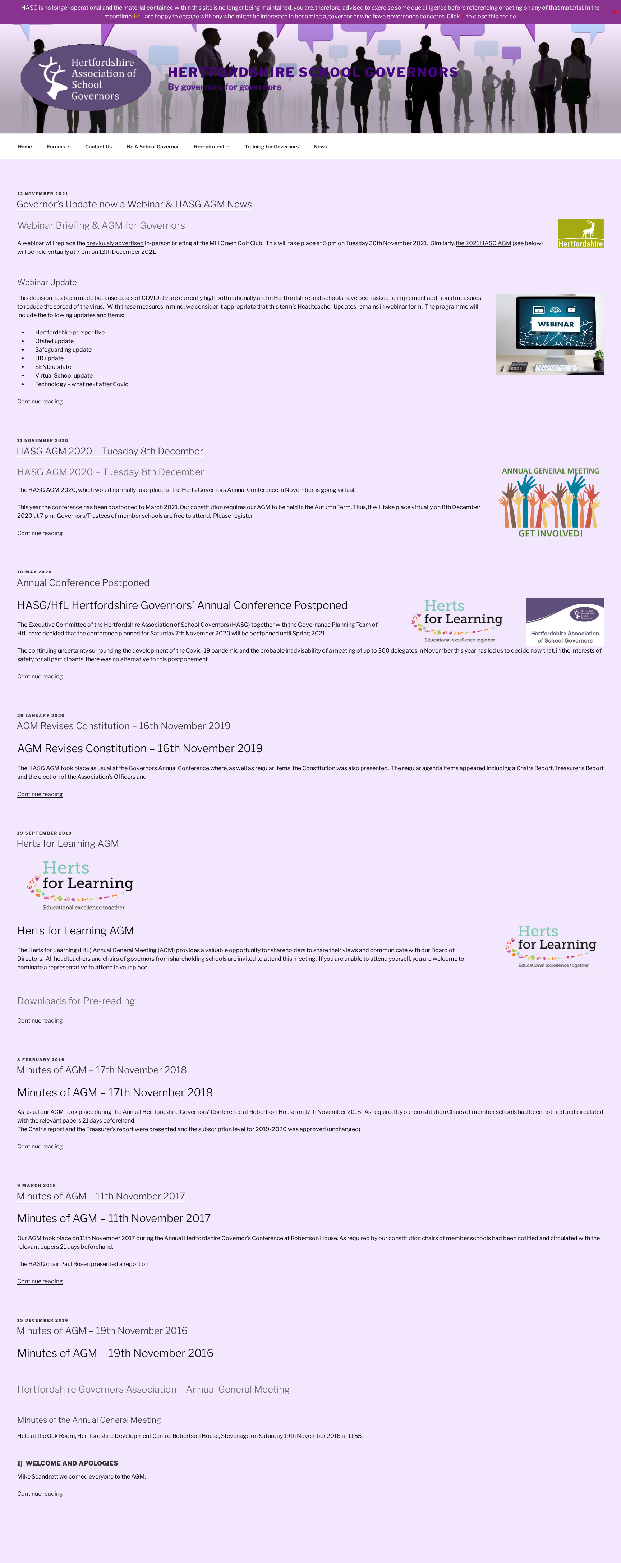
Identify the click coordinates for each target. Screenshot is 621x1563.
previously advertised (115, 243)
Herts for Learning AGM (68, 843)
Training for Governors (272, 146)
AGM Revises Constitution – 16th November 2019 (124, 725)
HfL (139, 16)
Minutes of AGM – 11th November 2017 (101, 1196)
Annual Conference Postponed (83, 582)
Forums (56, 146)
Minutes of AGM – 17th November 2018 (102, 1069)
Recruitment (209, 146)
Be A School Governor (153, 146)
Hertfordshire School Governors (313, 72)
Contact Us (98, 146)
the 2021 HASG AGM (483, 243)
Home (25, 146)
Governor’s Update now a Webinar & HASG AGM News (134, 204)
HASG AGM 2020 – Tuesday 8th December (110, 451)
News (320, 146)
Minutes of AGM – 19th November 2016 (102, 1330)
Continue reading (40, 401)
